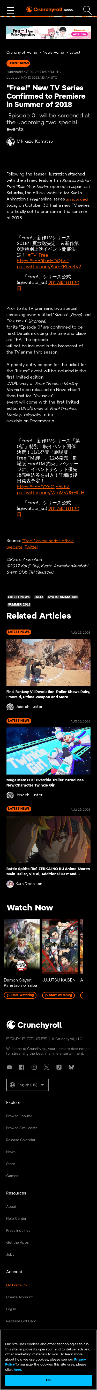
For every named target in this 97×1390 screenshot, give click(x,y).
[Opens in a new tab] (48, 32)
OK (48, 1380)
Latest (75, 52)
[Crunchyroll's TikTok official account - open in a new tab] (59, 1067)
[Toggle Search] (87, 10)
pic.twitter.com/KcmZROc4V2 (49, 267)
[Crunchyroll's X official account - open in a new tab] (46, 1067)
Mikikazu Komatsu (35, 141)
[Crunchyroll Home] (34, 1028)
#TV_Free (37, 255)
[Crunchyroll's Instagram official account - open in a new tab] (34, 1067)
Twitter (31, 547)
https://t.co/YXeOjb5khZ (43, 487)
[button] (27, 1085)
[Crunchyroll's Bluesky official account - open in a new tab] (71, 1067)
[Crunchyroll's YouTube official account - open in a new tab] (9, 1067)
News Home (53, 52)
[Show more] (10, 10)
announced (77, 199)
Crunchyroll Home (21, 52)
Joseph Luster (29, 707)
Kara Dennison (29, 884)
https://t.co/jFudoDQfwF (43, 261)
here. (17, 1370)
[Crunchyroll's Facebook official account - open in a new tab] (22, 1067)
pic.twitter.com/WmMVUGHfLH (50, 492)
